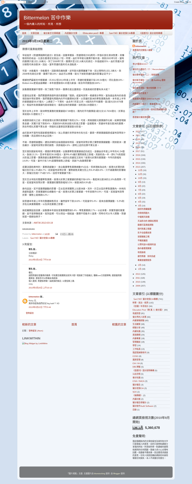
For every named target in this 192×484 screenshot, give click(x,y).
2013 (138, 167)
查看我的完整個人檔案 (142, 50)
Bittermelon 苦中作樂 (47, 18)
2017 (138, 151)
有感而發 (136, 313)
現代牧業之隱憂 (144, 229)
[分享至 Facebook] (69, 234)
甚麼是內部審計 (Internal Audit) (146, 99)
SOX (135, 392)
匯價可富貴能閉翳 (145, 225)
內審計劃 (136, 399)
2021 (138, 135)
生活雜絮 (136, 324)
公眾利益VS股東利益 (147, 244)
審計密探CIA (138, 388)
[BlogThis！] (64, 234)
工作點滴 (136, 349)
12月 (140, 170)
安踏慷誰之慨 (143, 236)
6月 (140, 194)
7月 (140, 190)
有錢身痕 (141, 252)
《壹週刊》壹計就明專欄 (150, 33)
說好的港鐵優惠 (144, 209)
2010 (138, 282)
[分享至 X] (66, 234)
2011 (138, 278)
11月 (140, 174)
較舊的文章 (119, 324)
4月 (140, 202)
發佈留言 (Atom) (36, 331)
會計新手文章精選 (51, 33)
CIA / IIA (136, 363)
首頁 (24, 33)
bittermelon (34, 297)
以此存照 (136, 374)
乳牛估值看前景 (144, 233)
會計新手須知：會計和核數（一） (147, 88)
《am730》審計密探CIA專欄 (121, 33)
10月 (140, 178)
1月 (140, 269)
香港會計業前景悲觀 (141, 117)
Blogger (116, 473)
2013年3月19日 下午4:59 (40, 260)
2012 (138, 274)
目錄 (134, 410)
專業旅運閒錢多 (144, 260)
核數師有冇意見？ (140, 93)
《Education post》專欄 (93, 33)
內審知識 (136, 331)
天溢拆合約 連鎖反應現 (148, 221)
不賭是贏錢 (142, 240)
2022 (138, 131)
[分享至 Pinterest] (72, 234)
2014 (138, 163)
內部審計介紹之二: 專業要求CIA (147, 104)
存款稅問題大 (143, 213)
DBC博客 (137, 367)
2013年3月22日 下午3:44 (40, 307)
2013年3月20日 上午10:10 (40, 288)
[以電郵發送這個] (61, 234)
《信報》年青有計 (140, 306)
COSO (135, 356)
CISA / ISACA (138, 381)
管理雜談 (136, 342)
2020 (138, 139)
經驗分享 (136, 327)
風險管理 (136, 360)
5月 (140, 198)
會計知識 (136, 377)
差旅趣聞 (136, 335)
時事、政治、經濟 (140, 303)
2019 (138, 143)
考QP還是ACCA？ (141, 64)
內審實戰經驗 (138, 320)
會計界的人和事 (139, 317)
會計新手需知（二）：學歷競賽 (146, 75)
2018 (138, 147)
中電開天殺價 (143, 217)
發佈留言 (30, 313)
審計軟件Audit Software (143, 406)
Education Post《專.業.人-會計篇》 (148, 310)
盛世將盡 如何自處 (146, 256)
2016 (138, 155)
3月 (140, 206)
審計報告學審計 (139, 402)
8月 (140, 186)
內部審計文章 (71, 33)
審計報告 (136, 385)
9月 (140, 182)
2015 (138, 159)
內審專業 (136, 338)
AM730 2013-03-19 (43, 223)
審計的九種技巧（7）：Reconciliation (149, 69)
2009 (138, 286)
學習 (134, 345)
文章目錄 (35, 33)
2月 (140, 265)
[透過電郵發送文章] (56, 234)
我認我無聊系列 (139, 352)
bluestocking (99, 473)
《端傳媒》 (137, 395)
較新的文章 (29, 324)
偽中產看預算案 (144, 248)
